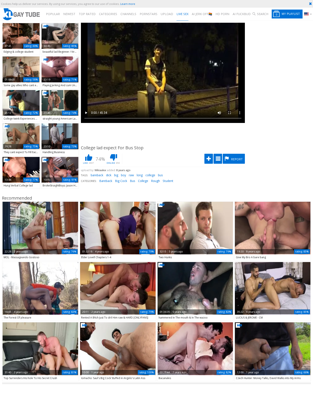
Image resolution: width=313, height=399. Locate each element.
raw (131, 175)
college (150, 175)
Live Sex (182, 14)
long (140, 175)
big (116, 175)
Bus (132, 181)
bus (160, 175)
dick (108, 175)
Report (236, 159)
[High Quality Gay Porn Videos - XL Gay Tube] (21, 14)
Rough (155, 181)
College (143, 181)
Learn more (127, 4)
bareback (97, 175)
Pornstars (148, 14)
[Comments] (218, 159)
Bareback (105, 181)
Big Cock (121, 181)
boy (123, 175)
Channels (128, 14)
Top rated (87, 14)
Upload (167, 14)
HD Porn (222, 14)
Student (168, 181)
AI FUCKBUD (242, 14)
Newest (69, 14)
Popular (53, 14)
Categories (108, 14)
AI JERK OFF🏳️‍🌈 (202, 14)
